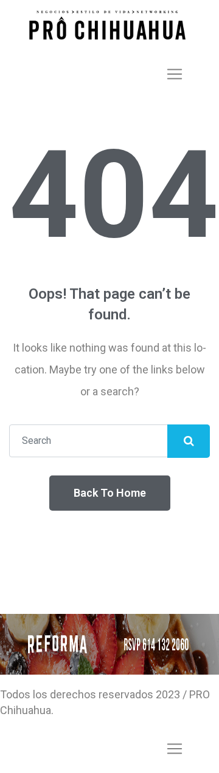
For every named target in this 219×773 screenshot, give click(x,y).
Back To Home (110, 492)
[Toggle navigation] (175, 74)
